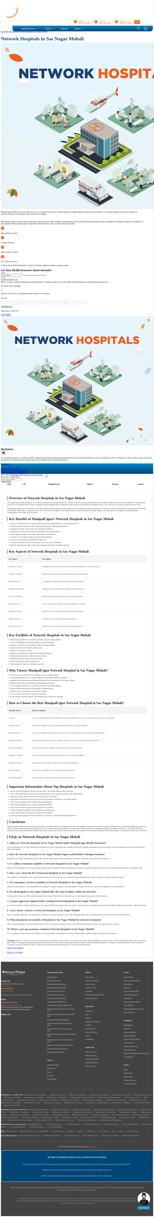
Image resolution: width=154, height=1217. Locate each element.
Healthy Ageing (128, 1076)
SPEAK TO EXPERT (15, 948)
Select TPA (5, 475)
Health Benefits (44, 1131)
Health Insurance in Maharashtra (121, 1095)
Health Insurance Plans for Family (57, 1048)
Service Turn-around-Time (132, 980)
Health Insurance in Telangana (70, 1100)
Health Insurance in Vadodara (65, 1120)
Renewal (64, 28)
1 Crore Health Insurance (17, 1127)
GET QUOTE (6, 315)
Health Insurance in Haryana (77, 1095)
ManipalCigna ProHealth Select (57, 998)
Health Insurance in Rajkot (127, 1117)
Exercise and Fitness (130, 1083)
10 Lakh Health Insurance (73, 1124)
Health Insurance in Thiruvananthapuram (20, 1120)
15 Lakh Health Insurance (92, 1124)
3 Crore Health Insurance (55, 1127)
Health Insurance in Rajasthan (48, 1100)
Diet (113, 1131)
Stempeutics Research (92, 1059)
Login (137, 22)
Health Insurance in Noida (70, 1117)
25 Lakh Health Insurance (130, 1124)
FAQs (87, 1014)
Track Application (129, 1012)
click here (17, 286)
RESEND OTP (7, 307)
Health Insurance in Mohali (141, 1115)
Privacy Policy (89, 977)
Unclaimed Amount (91, 998)
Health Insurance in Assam (32, 1103)
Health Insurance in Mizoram (143, 1095)
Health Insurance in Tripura (138, 1100)
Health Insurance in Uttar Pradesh (57, 1097)
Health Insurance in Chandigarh (127, 1109)
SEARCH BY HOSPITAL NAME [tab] (13, 471)
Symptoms (70, 1131)
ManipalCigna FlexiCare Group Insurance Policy (60, 1040)
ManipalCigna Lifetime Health (56, 987)
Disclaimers (88, 991)
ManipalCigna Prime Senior (55, 994)
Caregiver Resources (130, 1080)
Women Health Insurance (90, 1135)
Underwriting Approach (131, 1046)
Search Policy (6, 481)
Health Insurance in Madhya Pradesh (97, 1103)
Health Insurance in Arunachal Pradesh (82, 1097)
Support (78, 28)
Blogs (125, 1069)
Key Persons (51, 1075)
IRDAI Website (128, 1025)
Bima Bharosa (89, 1039)
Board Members (52, 1079)
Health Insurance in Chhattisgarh (116, 1100)
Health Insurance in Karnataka (99, 1095)
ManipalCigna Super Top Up (56, 991)
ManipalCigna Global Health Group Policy (60, 1045)
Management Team (53, 1065)
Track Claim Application (131, 991)
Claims (48, 28)
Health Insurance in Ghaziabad (82, 1112)
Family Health (128, 1073)
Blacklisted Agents (129, 1050)
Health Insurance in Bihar (57, 1095)
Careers (49, 1072)
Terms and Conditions (92, 980)
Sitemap (87, 1035)
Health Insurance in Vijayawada (87, 1120)
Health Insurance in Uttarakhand (92, 1100)
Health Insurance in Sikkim (12, 1105)
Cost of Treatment (103, 1131)
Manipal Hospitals (91, 1055)
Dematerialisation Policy (92, 1021)
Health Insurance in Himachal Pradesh (109, 1097)
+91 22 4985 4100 (6, 991)
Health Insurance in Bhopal (81, 1109)
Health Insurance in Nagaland (26, 1100)
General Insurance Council (132, 1039)
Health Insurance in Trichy (44, 1120)
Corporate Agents (129, 1043)
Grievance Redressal (130, 1032)
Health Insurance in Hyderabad (19, 1115)
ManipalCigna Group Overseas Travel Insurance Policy (61, 1035)
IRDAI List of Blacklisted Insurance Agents (137, 1053)
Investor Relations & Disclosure (95, 994)
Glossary (88, 1018)
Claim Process (128, 998)
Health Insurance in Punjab (12, 1097)
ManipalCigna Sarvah (54, 980)
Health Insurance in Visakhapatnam (111, 1120)
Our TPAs (88, 1025)
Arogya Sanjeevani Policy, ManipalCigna (59, 1005)
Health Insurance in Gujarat (52, 1103)
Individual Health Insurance (55, 1052)
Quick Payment (128, 984)
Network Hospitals (12, 32)
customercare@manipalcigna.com (11, 1005)
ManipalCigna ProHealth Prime (56, 984)
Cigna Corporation (91, 1066)
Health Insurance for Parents (110, 1135)
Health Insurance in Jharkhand (73, 1103)
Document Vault (90, 1028)
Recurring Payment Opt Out (132, 1002)
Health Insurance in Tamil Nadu (33, 1097)
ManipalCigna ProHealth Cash (56, 1002)
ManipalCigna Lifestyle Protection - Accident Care (61, 1015)
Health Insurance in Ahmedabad (38, 1109)
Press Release (51, 1068)
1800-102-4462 (5, 986)
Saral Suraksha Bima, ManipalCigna (58, 1019)
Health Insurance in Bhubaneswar (104, 1109)
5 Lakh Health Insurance (34, 1124)
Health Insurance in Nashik (50, 1117)
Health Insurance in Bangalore (60, 1109)
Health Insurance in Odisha (142, 1103)
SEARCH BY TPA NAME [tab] (11, 469)
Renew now (127, 987)
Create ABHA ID (129, 1005)
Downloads (88, 1011)
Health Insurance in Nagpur (30, 1117)
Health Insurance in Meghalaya (121, 1103)
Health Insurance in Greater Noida (105, 1112)
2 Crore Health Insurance (36, 1127)
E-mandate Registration (131, 994)
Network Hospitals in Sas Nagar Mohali (33, 32)
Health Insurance (28, 28)
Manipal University (91, 1052)
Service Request (128, 977)
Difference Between (133, 1131)
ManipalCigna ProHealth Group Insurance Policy (60, 1024)
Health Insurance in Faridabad (61, 1112)
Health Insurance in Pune (108, 1117)
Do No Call (127, 1028)
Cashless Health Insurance (72, 1135)
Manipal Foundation (91, 1062)
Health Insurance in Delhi (40, 1112)
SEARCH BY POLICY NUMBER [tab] (13, 473)
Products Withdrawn (130, 1035)
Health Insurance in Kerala (132, 1097)
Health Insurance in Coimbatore (19, 1112)
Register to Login (90, 987)
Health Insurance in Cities (28, 1131)
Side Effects (90, 1131)
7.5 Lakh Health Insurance (54, 1124)
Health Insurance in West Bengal (11, 1103)
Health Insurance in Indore (41, 1115)
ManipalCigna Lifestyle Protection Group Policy (60, 1029)
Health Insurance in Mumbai (9, 1117)
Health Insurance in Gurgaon (128, 1112)
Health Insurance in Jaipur (60, 1115)
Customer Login (90, 984)
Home (3, 32)
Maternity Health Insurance (130, 1135)
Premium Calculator (91, 1032)
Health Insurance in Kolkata (99, 1115)
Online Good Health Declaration (133, 1009)
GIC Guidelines (128, 1057)
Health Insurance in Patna (89, 1117)
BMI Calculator (11, 1131)
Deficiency (80, 1131)
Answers (120, 1131)
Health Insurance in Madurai (120, 1115)
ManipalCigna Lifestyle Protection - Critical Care (60, 1010)
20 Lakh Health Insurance (111, 1124)
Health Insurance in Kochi (80, 1115)
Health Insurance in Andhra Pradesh (35, 1095)
